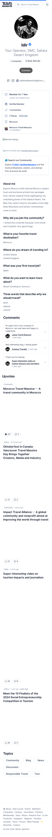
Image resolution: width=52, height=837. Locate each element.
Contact (16, 825)
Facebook (7, 818)
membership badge (29, 150)
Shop (18, 815)
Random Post (35, 815)
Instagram (17, 818)
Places (24, 815)
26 (8, 743)
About (8, 809)
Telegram (28, 818)
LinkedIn (7, 822)
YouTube (37, 818)
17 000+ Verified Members (24, 164)
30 (8, 681)
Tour (37, 773)
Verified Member (16, 104)
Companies (8, 812)
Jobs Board (29, 812)
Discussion (12, 767)
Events (28, 809)
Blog (28, 760)
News (41, 760)
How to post (18, 809)
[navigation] (47, 4)
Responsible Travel (17, 773)
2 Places (18, 116)
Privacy (22, 822)
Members (36, 809)
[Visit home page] (7, 4)
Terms (15, 822)
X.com (45, 815)
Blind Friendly (33, 822)
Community (12, 760)
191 (9, 434)
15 (8, 499)
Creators (18, 812)
